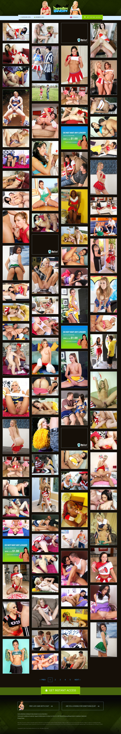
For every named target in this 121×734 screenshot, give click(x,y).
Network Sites (26, 17)
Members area (40, 17)
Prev (43, 679)
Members (23, 714)
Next (77, 679)
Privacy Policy (21, 718)
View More (44, 714)
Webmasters (42, 716)
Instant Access (37, 714)
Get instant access (94, 17)
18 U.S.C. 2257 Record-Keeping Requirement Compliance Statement (69, 716)
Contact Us (49, 716)
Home (19, 714)
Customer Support (34, 716)
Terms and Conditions (23, 716)
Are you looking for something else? (81, 706)
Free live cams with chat (39, 706)
